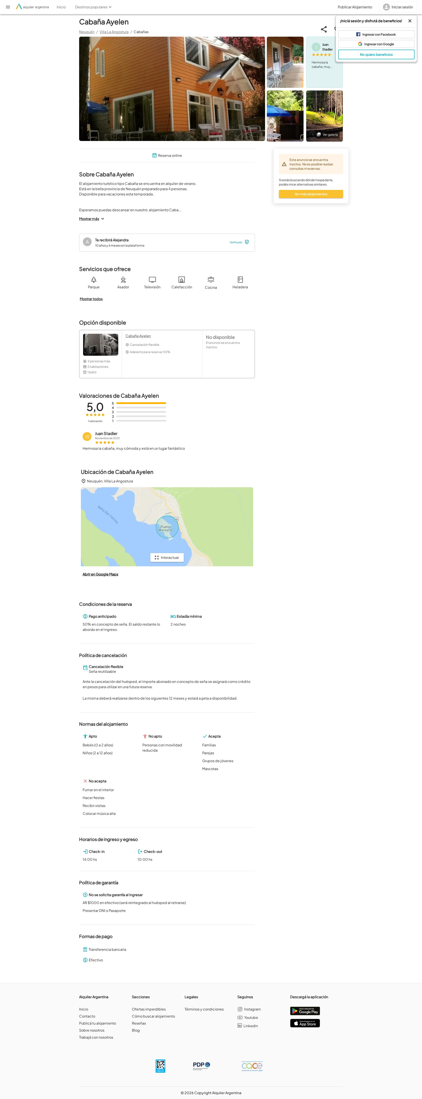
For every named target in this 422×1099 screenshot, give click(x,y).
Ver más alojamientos (311, 194)
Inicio (83, 1009)
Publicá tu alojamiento (97, 1023)
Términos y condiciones (204, 1009)
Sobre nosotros (91, 1030)
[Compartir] (324, 29)
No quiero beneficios (376, 54)
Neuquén (87, 31)
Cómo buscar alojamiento (153, 1016)
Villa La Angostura (114, 31)
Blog (136, 1030)
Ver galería (330, 134)
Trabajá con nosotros (96, 1037)
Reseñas (139, 1023)
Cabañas (141, 31)
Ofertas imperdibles (149, 1009)
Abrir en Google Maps (100, 574)
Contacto (87, 1016)
